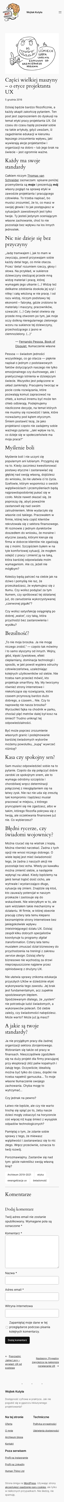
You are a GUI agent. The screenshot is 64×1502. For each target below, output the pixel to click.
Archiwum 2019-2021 (19, 1174)
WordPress (30, 1483)
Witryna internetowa (19, 1306)
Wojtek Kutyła (34, 12)
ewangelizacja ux (17, 1180)
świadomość (40, 1180)
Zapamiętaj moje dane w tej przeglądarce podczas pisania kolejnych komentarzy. (29, 1327)
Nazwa (11, 1273)
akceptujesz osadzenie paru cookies (25, 1487)
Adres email (14, 1289)
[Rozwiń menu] (60, 12)
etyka (40, 1174)
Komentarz (13, 1233)
